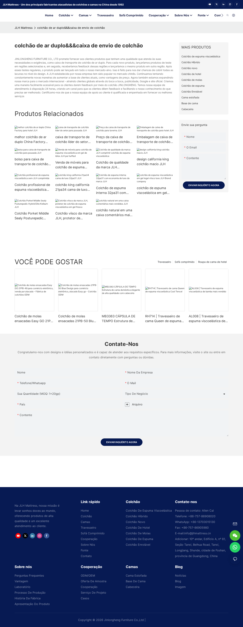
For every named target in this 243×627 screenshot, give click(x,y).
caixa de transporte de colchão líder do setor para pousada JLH (72, 139)
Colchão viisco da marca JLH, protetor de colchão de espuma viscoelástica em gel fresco (73, 216)
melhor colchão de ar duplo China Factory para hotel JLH (30, 139)
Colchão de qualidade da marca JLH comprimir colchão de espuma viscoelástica (112, 165)
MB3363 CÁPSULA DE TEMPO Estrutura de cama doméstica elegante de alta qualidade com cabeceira (121, 318)
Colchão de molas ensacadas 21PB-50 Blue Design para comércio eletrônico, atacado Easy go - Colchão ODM (76, 318)
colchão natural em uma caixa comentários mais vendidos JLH (114, 212)
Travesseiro (164, 261)
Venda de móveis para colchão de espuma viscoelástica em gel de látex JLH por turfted (72, 165)
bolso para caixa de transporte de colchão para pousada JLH (31, 161)
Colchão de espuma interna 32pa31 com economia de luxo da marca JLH (111, 190)
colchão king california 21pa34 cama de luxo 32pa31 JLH (72, 187)
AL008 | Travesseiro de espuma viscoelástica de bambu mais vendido (207, 318)
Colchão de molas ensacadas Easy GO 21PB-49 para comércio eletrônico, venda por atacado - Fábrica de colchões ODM (34, 318)
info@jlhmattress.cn (197, 533)
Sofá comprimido (184, 261)
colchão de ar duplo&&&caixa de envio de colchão (71, 27)
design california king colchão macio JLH (153, 161)
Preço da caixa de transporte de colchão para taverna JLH (113, 139)
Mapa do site (156, 620)
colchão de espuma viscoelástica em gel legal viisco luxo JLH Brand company (152, 190)
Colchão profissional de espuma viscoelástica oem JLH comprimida (32, 187)
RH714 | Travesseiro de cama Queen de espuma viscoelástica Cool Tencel (164, 318)
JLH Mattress (24, 27)
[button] (222, 15)
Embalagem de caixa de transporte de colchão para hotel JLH (154, 139)
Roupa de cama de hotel (212, 261)
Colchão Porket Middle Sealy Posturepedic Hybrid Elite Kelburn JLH (33, 216)
